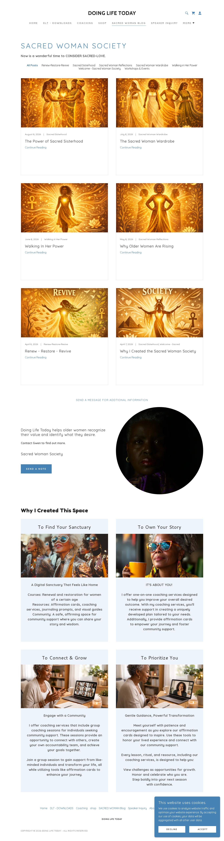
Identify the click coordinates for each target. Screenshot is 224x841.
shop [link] (102, 22)
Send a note (36, 468)
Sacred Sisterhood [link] (84, 65)
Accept (203, 829)
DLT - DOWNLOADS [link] (57, 22)
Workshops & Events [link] (137, 68)
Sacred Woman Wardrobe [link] (152, 65)
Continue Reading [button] (35, 147)
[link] (112, 14)
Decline (171, 829)
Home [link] (33, 22)
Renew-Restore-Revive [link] (55, 65)
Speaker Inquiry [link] (164, 22)
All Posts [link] (32, 65)
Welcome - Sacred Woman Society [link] (100, 68)
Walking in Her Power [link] (184, 65)
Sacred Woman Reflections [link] (115, 65)
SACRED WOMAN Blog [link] (129, 22)
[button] (193, 13)
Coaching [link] (85, 22)
